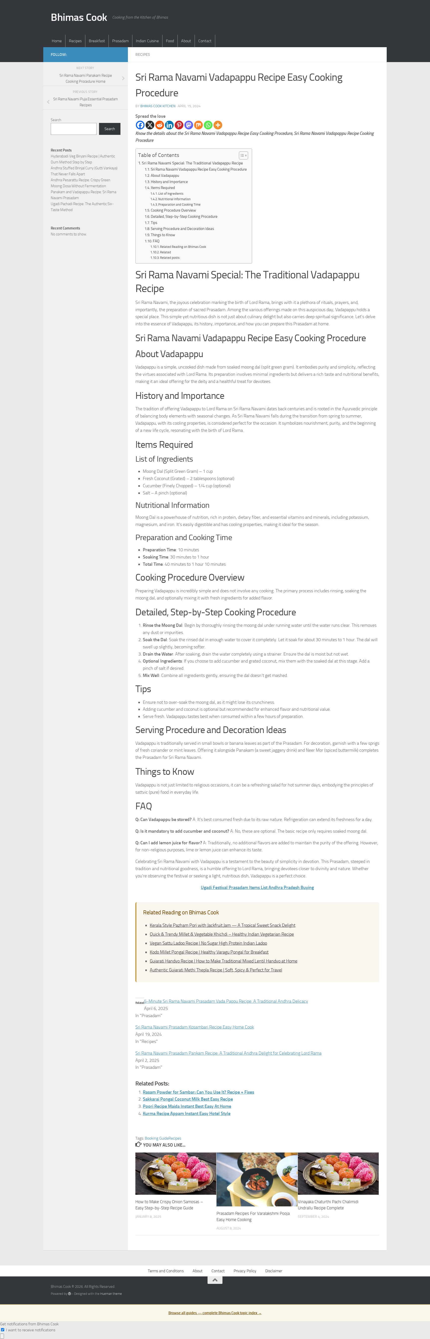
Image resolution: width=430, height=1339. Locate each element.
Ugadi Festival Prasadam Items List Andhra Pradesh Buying (257, 887)
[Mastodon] (188, 125)
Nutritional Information (174, 199)
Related (165, 252)
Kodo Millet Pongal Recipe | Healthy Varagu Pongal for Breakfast (209, 952)
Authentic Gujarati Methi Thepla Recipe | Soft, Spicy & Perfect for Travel (216, 970)
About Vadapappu (165, 175)
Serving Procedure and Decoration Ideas (182, 228)
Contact (205, 40)
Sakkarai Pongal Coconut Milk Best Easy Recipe (188, 1099)
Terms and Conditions (166, 1270)
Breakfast (97, 40)
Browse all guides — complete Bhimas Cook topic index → (215, 1313)
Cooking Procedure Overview (173, 210)
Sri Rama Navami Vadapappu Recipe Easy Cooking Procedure (199, 169)
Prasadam (120, 40)
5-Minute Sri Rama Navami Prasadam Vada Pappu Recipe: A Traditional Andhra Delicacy (226, 1001)
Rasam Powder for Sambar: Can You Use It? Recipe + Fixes (198, 1092)
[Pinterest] (179, 125)
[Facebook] (140, 125)
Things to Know (163, 235)
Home (57, 40)
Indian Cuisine (147, 40)
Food (170, 40)
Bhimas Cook (79, 17)
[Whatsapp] (208, 125)
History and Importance (169, 182)
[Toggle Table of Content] (241, 155)
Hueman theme (111, 1294)
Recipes (75, 40)
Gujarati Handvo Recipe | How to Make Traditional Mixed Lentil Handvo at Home (223, 961)
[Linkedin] (169, 125)
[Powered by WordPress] (69, 1293)
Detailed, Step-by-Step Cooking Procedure (184, 216)
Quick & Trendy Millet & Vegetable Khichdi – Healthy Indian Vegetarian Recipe (222, 934)
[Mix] (198, 125)
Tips (154, 223)
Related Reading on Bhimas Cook (183, 247)
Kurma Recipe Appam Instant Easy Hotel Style (186, 1113)
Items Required (163, 188)
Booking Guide (156, 1138)
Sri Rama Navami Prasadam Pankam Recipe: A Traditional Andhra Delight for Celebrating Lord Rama (228, 1053)
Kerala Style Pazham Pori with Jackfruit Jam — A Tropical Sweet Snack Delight (222, 925)
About (186, 40)
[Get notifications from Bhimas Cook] (2, 1336)
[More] (218, 125)
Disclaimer (273, 1270)
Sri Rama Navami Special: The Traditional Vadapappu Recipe (192, 163)
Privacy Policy (245, 1270)
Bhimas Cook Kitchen (157, 106)
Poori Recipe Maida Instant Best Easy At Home (187, 1106)
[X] (150, 125)
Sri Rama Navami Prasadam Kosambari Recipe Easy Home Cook (194, 1027)
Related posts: (170, 258)
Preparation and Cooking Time (179, 204)
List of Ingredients (170, 193)
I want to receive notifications (30, 1330)
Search (56, 120)
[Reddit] (159, 125)
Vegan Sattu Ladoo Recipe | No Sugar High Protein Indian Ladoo (208, 943)
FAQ (156, 241)
